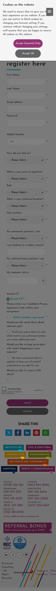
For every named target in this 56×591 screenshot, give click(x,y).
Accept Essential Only (28, 43)
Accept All (28, 53)
